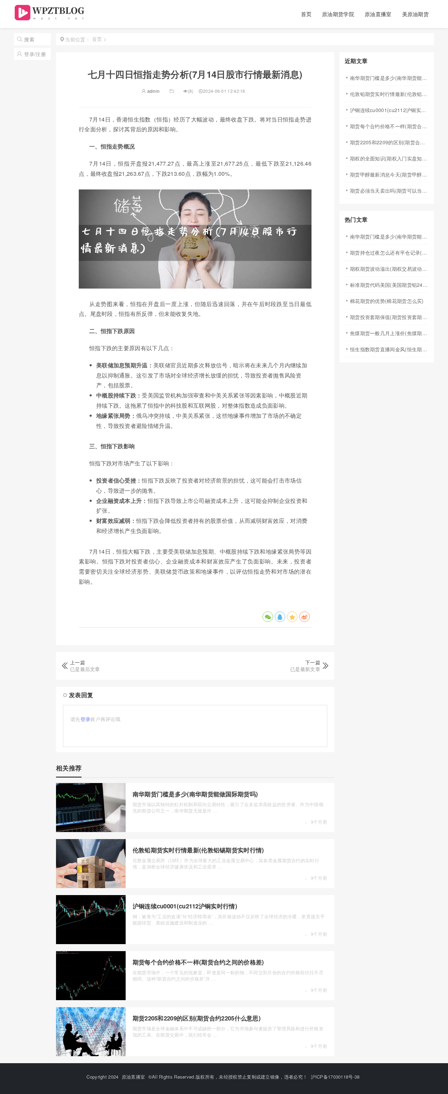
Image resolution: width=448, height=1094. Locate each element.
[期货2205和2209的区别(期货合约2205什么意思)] (91, 1054)
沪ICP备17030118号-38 (335, 1076)
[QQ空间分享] (292, 616)
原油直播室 (378, 14)
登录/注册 (35, 53)
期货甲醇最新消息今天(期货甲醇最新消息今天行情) (389, 174)
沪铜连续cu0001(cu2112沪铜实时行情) (185, 906)
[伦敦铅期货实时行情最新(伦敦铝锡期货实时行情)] (91, 885)
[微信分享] (267, 616)
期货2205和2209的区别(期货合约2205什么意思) (197, 1018)
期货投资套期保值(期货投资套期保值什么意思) (389, 316)
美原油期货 (415, 14)
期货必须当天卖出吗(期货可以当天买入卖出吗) (389, 190)
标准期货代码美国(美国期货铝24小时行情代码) (389, 284)
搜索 (29, 39)
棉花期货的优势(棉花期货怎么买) (387, 300)
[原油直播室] (50, 18)
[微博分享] (304, 616)
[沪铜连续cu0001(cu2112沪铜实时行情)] (91, 942)
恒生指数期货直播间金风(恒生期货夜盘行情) (389, 349)
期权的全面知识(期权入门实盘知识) (389, 158)
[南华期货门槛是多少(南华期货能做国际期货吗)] (91, 829)
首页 (306, 14)
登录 (85, 718)
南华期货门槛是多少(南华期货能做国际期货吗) (195, 794)
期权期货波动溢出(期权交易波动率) (389, 268)
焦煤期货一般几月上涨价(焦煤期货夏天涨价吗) (389, 333)
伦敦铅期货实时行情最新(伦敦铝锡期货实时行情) (198, 850)
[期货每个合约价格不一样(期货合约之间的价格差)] (91, 998)
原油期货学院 (338, 14)
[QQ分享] (280, 616)
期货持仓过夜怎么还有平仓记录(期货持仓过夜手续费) (389, 252)
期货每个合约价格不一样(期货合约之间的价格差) (198, 962)
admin (153, 91)
